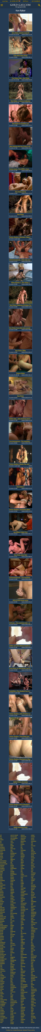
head (11, 995)
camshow (2, 971)
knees (22, 857)
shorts (32, 854)
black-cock (3, 916)
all (0, 842)
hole (11, 998)
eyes (11, 910)
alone (1, 844)
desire (12, 856)
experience (13, 907)
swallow (33, 931)
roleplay (23, 1019)
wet (32, 1007)
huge (11, 1011)
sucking (33, 924)
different (12, 859)
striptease (33, 913)
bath (1, 886)
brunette (2, 956)
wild (32, 1011)
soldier (33, 880)
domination (13, 868)
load (22, 873)
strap (32, 910)
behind (2, 901)
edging (12, 892)
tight (32, 965)
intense (23, 835)
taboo (32, 937)
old (21, 931)
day (11, 850)
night (22, 922)
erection (12, 899)
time (32, 966)
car (1, 972)
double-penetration (13, 873)
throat (32, 959)
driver (12, 881)
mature (22, 895)
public (22, 995)
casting (2, 975)
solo (32, 882)
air (1, 841)
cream (2, 1014)
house (12, 1010)
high (11, 996)
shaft (32, 850)
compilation (3, 1002)
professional (24, 992)
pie (21, 965)
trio (32, 981)
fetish (11, 927)
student (33, 919)
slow (32, 870)
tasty (32, 944)
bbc (1, 889)
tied (32, 963)
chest (1, 980)
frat (11, 946)
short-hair (33, 853)
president (23, 987)
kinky (22, 853)
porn (22, 977)
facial (11, 915)
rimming (23, 1014)
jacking (23, 839)
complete (2, 1004)
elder (11, 893)
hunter (12, 1019)
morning (23, 910)
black (1, 915)
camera (2, 969)
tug (32, 983)
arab (1, 854)
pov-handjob (24, 986)
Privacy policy (31, 1030)
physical (23, 963)
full (11, 954)
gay (11, 963)
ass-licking (3, 862)
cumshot (12, 839)
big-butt (2, 907)
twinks (32, 984)
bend (1, 903)
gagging (12, 957)
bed (1, 898)
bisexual (2, 912)
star (32, 898)
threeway (33, 957)
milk (22, 901)
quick (22, 1001)
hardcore (12, 992)
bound (2, 937)
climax (2, 989)
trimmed (33, 980)
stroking (33, 915)
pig (21, 968)
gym (11, 979)
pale (22, 947)
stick (32, 903)
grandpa (12, 973)
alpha (1, 845)
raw (22, 1002)
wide (32, 1010)
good (11, 970)
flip (11, 939)
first (11, 933)
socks (32, 876)
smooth (33, 874)
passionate (24, 954)
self (32, 844)
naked (22, 916)
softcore (33, 879)
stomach (33, 906)
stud (32, 918)
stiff (32, 904)
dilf (11, 862)
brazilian (2, 944)
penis (22, 959)
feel (11, 922)
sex (32, 847)
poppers (23, 975)
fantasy (12, 918)
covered (2, 1011)
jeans (22, 842)
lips (22, 870)
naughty (23, 919)
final (11, 930)
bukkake (2, 963)
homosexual (13, 1002)
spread (33, 894)
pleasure (23, 971)
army (1, 856)
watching (33, 1002)
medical (23, 898)
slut (32, 871)
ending (12, 896)
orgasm (23, 939)
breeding (2, 947)
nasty (22, 918)
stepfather (33, 901)
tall (32, 941)
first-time (12, 934)
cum (1, 1022)
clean (1, 987)
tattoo (32, 945)
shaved (33, 851)
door (11, 870)
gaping (12, 961)
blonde (2, 919)
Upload (25, 1030)
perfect (22, 960)
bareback (2, 885)
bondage (2, 928)
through (33, 960)
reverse (23, 1010)
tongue (33, 971)
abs (1, 838)
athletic (2, 867)
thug (32, 962)
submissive (34, 922)
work (32, 1014)
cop (1, 1007)
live (22, 871)
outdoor (23, 942)
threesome (34, 956)
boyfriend (2, 942)
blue (1, 922)
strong (32, 916)
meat (22, 897)
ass (1, 859)
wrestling (33, 1018)
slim (32, 868)
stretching (33, 912)
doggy (12, 867)
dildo (11, 860)
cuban (2, 1021)
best (1, 904)
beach (2, 892)
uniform (33, 992)
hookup (12, 1004)
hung (11, 1014)
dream (12, 877)
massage (23, 891)
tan (32, 942)
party (22, 953)
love (22, 879)
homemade (13, 1001)
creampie (2, 1016)
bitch (1, 913)
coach (1, 996)
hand (11, 984)
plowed (23, 972)
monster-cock (24, 909)
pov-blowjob (24, 984)
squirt (32, 895)
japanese (23, 841)
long (22, 877)
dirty (11, 864)
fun (11, 955)
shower (33, 857)
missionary (24, 903)
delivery (12, 854)
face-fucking (13, 913)
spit (32, 891)
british (1, 950)
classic (2, 986)
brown (2, 953)
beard (1, 894)
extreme (12, 909)
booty (1, 933)
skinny (32, 864)
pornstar (23, 978)
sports (32, 892)
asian (1, 857)
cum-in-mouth (14, 835)
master (22, 892)
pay (22, 956)
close (1, 992)
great (11, 975)
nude (22, 927)
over (22, 945)
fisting (12, 936)
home (12, 999)
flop (11, 940)
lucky (22, 882)
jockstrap (23, 850)
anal (1, 851)
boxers (2, 939)
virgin (32, 996)
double (12, 871)
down (11, 875)
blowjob (2, 921)
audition (2, 868)
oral (22, 937)
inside (12, 1023)
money (22, 906)
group (12, 976)
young (32, 1022)
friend (12, 949)
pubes (22, 993)
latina (22, 860)
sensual (33, 845)
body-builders (4, 925)
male (22, 885)
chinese (2, 981)
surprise (33, 930)
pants (22, 950)
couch (1, 1008)
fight (11, 928)
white (32, 1008)
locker (22, 874)
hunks (12, 1017)
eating (12, 889)
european (13, 902)
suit (32, 925)
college (2, 1001)
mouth (22, 912)
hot (11, 1007)
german (12, 964)
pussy (22, 999)
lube (22, 880)
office (22, 928)
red (21, 1005)
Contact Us (9, 1030)
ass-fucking (3, 860)
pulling (22, 996)
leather (22, 865)
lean (22, 864)
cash (1, 974)
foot (11, 942)
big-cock (2, 909)
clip (1, 990)
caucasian (3, 977)
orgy (22, 941)
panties (23, 948)
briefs (1, 948)
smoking (33, 873)
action (1, 839)
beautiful (2, 897)
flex (11, 937)
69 (1, 836)
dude (11, 884)
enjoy (11, 898)
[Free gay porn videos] (20, 6)
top (32, 972)
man (22, 886)
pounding (23, 981)
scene (32, 838)
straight (33, 909)
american (2, 850)
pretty (22, 989)
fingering (12, 931)
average (2, 870)
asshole (2, 865)
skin (32, 862)
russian (33, 836)
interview (23, 838)
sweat (32, 934)
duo (11, 886)
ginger (12, 966)
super (32, 927)
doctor (12, 865)
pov (22, 983)
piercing (23, 966)
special (33, 888)
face (11, 912)
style (32, 921)
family (12, 916)
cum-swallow (14, 838)
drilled (12, 878)
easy (11, 887)
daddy (12, 845)
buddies (2, 960)
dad (11, 844)
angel (1, 853)
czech (12, 842)
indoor (12, 1022)
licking (22, 868)
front (11, 951)
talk (32, 939)
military (23, 900)
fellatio (12, 925)
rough (22, 1022)
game (12, 958)
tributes (33, 978)
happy (12, 989)
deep (11, 851)
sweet (32, 936)
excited (12, 905)
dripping (12, 880)
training (33, 975)
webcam (33, 1005)
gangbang (13, 960)
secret (32, 839)
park (22, 951)
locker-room (24, 876)
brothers (2, 951)
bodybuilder (3, 927)
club (1, 995)
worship (33, 1016)
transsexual (34, 977)
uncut (32, 987)
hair (11, 981)
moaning (23, 904)
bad (1, 874)
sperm (32, 889)
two (32, 986)
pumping (23, 998)
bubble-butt (3, 959)
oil (21, 930)
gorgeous (13, 972)
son (32, 883)
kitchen (23, 856)
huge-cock (13, 1013)
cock (1, 998)
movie (22, 913)
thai (32, 953)
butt (1, 965)
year (32, 1021)
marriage (23, 888)
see (32, 842)
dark (11, 847)
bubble (2, 957)
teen (32, 951)
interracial (23, 836)
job (21, 847)
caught (2, 978)
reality (22, 1004)
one (22, 934)
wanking (33, 999)
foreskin (12, 943)
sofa (32, 877)
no (21, 925)
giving (12, 967)
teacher (33, 947)
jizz (21, 845)
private (22, 990)
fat (11, 919)
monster (23, 907)
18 (1, 835)
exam (11, 904)
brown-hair (3, 954)
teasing (33, 950)
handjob (12, 986)
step (32, 900)
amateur (2, 847)
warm (32, 1001)
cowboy (2, 1013)
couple (2, 1010)
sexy (32, 848)
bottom (2, 936)
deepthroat (13, 853)
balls (1, 879)
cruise (1, 1019)
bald (1, 877)
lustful (22, 883)
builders (2, 962)
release (23, 1008)
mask (22, 889)
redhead (23, 1007)
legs (22, 867)
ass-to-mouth (3, 864)
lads (22, 859)
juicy (22, 851)
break (1, 945)
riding (22, 1011)
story (32, 907)
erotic (11, 901)
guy (11, 978)
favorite (12, 921)
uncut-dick (34, 989)
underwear (34, 990)
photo (22, 962)
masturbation (24, 894)
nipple (22, 924)
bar (1, 882)
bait (1, 876)
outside (23, 944)
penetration (24, 957)
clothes (2, 993)
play (22, 969)
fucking (12, 952)
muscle (23, 915)
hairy (11, 982)
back (1, 873)
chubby (2, 983)
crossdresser (3, 1018)
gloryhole (13, 969)
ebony (12, 890)
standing (33, 897)
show (32, 856)
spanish (33, 885)
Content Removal (17, 1030)
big (1, 906)
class (1, 984)
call (1, 966)
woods (33, 1013)
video (32, 993)
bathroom (2, 888)
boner (1, 930)
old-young (23, 933)
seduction (33, 841)
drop (11, 883)
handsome (13, 987)
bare (1, 883)
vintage (33, 995)
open (22, 936)
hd (11, 993)
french (12, 948)
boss (1, 934)
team (32, 948)
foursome (13, 945)
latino (22, 862)
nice (22, 921)
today (32, 968)
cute (11, 841)
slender (33, 867)
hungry (12, 1016)
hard (11, 990)
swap (32, 933)
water (32, 1004)
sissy (32, 859)
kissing (22, 854)
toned (32, 969)
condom (2, 1005)
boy (1, 941)
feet (11, 924)
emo (11, 895)
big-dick (2, 910)
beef (1, 900)
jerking (22, 844)
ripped (22, 1016)
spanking (33, 886)
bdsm (1, 891)
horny (12, 1005)
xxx (32, 1019)
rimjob (22, 1013)
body (1, 924)
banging (2, 880)
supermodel (34, 928)
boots (1, 931)
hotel (11, 1008)
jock (22, 848)
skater (32, 860)
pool (22, 974)
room (22, 1021)
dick (11, 857)
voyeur (33, 998)
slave (32, 865)
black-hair (3, 918)
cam (1, 968)
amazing (2, 848)
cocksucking (3, 999)
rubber (33, 835)
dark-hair (12, 848)
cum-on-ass (13, 836)
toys (32, 974)
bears (1, 895)
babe (1, 871)
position (23, 980)
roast (22, 1018)
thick (32, 954)
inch (11, 1020)
